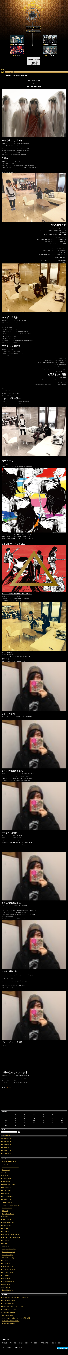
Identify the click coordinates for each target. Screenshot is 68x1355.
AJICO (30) (5, 1164)
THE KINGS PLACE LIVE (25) (10, 1234)
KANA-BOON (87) (7, 1187)
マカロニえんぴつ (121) (8, 1269)
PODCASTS (53, 1343)
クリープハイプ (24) (7, 1255)
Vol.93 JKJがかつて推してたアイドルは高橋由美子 (16, 1318)
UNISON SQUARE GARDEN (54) (11, 1237)
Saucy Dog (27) (6, 1225)
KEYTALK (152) (6, 1190)
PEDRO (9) (5, 1211)
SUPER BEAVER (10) (8, 1222)
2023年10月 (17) (6, 1153)
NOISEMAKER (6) (7, 1202)
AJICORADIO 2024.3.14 (9, 1312)
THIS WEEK (5, 1343)
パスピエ (8, 1087)
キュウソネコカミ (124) (8, 1252)
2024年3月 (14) (6, 1138)
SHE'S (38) (5, 1216)
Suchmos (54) (6, 1231)
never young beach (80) (8, 1249)
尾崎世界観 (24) (6, 1287)
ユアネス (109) (6, 1275)
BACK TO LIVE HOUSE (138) (10, 1167)
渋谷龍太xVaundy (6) (8, 1281)
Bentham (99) (6, 1170)
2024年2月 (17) (6, 1141)
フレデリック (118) (7, 1266)
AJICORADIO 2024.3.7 (8, 1324)
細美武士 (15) (6, 1278)
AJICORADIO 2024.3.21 (9, 1300)
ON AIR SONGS (23, 1343)
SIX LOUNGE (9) (7, 1219)
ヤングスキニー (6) (7, 1272)
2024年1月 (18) (6, 1144)
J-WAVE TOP (5, 1340)
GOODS (60, 1343)
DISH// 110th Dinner (7, 1315)
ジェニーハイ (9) (6, 1260)
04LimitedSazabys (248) (9, 1161)
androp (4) (5, 1243)
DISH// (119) (5, 1175)
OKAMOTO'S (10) (7, 1208)
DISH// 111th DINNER (8, 1303)
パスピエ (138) (6, 1263)
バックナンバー (6, 1136)
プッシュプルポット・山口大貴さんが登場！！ (15, 1297)
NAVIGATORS (44, 1343)
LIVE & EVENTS (34, 1343)
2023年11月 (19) (6, 1150)
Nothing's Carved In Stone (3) (10, 1205)
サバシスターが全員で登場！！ (10, 1321)
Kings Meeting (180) (7, 1196)
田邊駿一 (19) (6, 1284)
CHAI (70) (5, 1173)
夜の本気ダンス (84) (7, 1290)
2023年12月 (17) (6, 1147)
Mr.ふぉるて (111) (7, 1199)
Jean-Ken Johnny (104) (8, 1184)
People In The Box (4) (8, 1214)
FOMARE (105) (6, 1178)
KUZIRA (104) (6, 1193)
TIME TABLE (13, 1343)
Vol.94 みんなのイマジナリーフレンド (12, 1306)
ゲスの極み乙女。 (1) (8, 1258)
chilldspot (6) (5, 1246)
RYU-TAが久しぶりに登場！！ (10, 1309)
